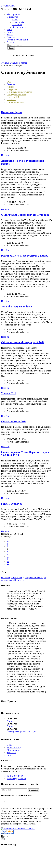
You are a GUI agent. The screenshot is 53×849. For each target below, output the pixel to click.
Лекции (10, 87)
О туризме (12, 89)
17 (8, 561)
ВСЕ (9, 82)
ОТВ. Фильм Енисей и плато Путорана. (25, 214)
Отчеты (10, 42)
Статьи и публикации (17, 40)
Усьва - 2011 (8, 393)
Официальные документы (19, 92)
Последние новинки (16, 94)
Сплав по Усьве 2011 (13, 421)
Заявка (10, 34)
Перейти (5, 155)
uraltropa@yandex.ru (16, 778)
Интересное (16, 577)
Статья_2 (11, 726)
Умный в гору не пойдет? (16, 306)
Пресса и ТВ (13, 97)
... (7, 556)
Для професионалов (33, 577)
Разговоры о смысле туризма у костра (24, 255)
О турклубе (12, 17)
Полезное (5, 577)
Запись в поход (14, 747)
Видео (10, 32)
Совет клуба (18, 22)
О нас (15, 19)
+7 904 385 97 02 (15, 776)
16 (8, 559)
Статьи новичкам (15, 102)
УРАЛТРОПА (8, 6)
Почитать (18, 580)
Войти (10, 755)
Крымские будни (11, 112)
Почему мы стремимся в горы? (22, 731)
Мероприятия (13, 14)
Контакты (17, 24)
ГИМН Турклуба (11, 503)
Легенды (11, 84)
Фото (9, 29)
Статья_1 (11, 721)
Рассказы (11, 99)
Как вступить (18, 27)
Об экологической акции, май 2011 (22, 342)
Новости (11, 37)
